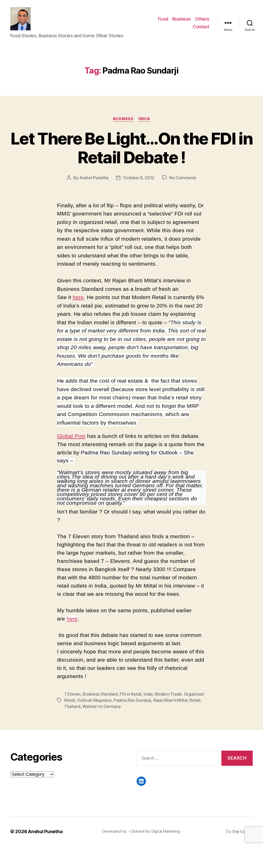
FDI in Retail (131, 694)
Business (181, 19)
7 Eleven (72, 694)
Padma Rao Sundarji (132, 700)
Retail (195, 700)
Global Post (71, 436)
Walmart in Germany (101, 706)
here (78, 297)
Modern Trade (168, 694)
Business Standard (100, 694)
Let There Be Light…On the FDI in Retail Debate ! (131, 148)
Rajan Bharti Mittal (170, 700)
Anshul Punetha (93, 177)
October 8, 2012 (138, 177)
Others (202, 19)
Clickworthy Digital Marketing (155, 831)
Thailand (72, 706)
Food (163, 19)
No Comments (182, 177)
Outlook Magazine (94, 700)
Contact (201, 26)
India (144, 118)
